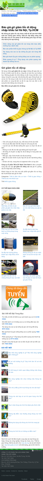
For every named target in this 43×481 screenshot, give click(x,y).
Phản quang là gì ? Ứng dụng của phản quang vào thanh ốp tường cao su (22, 60)
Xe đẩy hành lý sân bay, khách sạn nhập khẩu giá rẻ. (32, 230)
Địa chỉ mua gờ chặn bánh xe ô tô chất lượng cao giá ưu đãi (32, 208)
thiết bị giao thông (10, 181)
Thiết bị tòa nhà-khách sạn (10, 178)
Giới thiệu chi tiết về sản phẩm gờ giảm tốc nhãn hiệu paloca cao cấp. (11, 208)
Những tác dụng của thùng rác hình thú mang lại (23, 422)
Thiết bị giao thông (29, 11)
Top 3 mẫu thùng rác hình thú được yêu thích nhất (24, 405)
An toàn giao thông (14, 11)
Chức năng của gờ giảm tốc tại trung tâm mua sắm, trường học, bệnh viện (22, 45)
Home (4, 11)
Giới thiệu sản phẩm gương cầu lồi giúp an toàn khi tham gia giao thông (32, 278)
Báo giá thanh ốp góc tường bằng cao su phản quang (21, 56)
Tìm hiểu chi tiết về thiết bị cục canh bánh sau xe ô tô (19, 317)
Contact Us (14, 471)
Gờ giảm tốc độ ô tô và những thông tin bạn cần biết (11, 277)
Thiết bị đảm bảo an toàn (17, 176)
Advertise (20, 471)
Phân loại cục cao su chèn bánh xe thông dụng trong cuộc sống (10, 231)
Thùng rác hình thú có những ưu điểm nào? (22, 431)
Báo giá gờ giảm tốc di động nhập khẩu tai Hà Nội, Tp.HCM (20, 28)
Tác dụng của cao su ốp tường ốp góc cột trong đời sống (22, 53)
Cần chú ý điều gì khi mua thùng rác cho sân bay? (24, 388)
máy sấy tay (25, 443)
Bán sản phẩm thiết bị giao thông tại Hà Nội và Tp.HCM (22, 49)
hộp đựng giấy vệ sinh (12, 445)
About (25, 471)
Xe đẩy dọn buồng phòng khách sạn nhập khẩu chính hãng (10, 254)
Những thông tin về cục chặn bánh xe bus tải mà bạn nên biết (32, 254)
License (8, 471)
